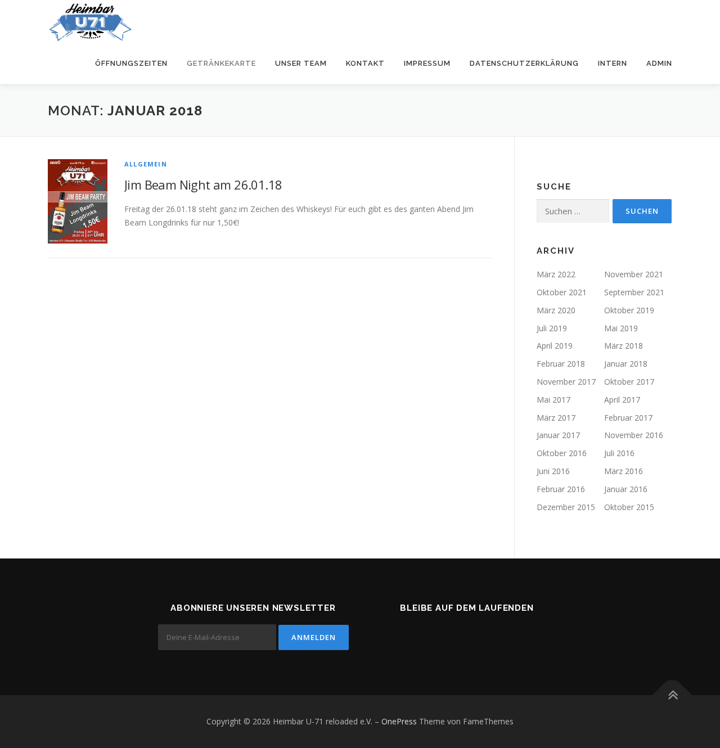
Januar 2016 (625, 489)
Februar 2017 (628, 417)
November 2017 (566, 381)
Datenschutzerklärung (524, 63)
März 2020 (556, 310)
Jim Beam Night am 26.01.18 (203, 184)
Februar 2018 (561, 363)
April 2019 (555, 345)
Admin (659, 63)
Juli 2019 (552, 328)
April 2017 (622, 399)
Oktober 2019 (629, 310)
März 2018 (623, 345)
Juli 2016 (619, 453)
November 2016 (633, 435)
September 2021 (634, 292)
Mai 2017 (553, 399)
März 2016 (623, 471)
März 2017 (556, 417)
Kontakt (365, 63)
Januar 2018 (625, 363)
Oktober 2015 (629, 507)
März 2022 (556, 274)
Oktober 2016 (562, 453)
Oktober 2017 (629, 381)
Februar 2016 (561, 489)
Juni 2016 (553, 471)
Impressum (427, 63)
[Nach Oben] (672, 695)
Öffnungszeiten (131, 63)
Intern (612, 63)
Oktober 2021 (562, 292)
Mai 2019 (621, 328)
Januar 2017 (558, 435)
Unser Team (301, 63)
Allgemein (145, 164)
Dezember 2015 (566, 507)
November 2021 (633, 274)
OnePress (399, 721)
